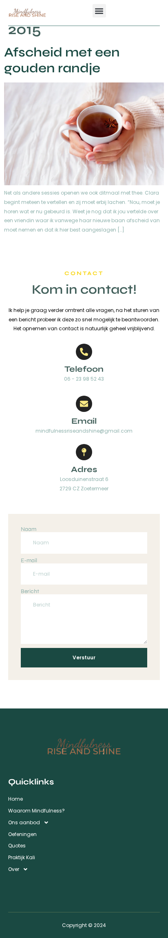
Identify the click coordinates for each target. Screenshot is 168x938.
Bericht (30, 591)
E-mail (29, 560)
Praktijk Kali (21, 857)
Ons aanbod (24, 822)
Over (13, 869)
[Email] (84, 404)
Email (84, 421)
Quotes (17, 845)
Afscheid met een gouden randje (62, 60)
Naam (28, 529)
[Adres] (84, 452)
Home (15, 798)
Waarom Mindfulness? (36, 810)
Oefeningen (22, 834)
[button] (99, 10)
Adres (84, 469)
